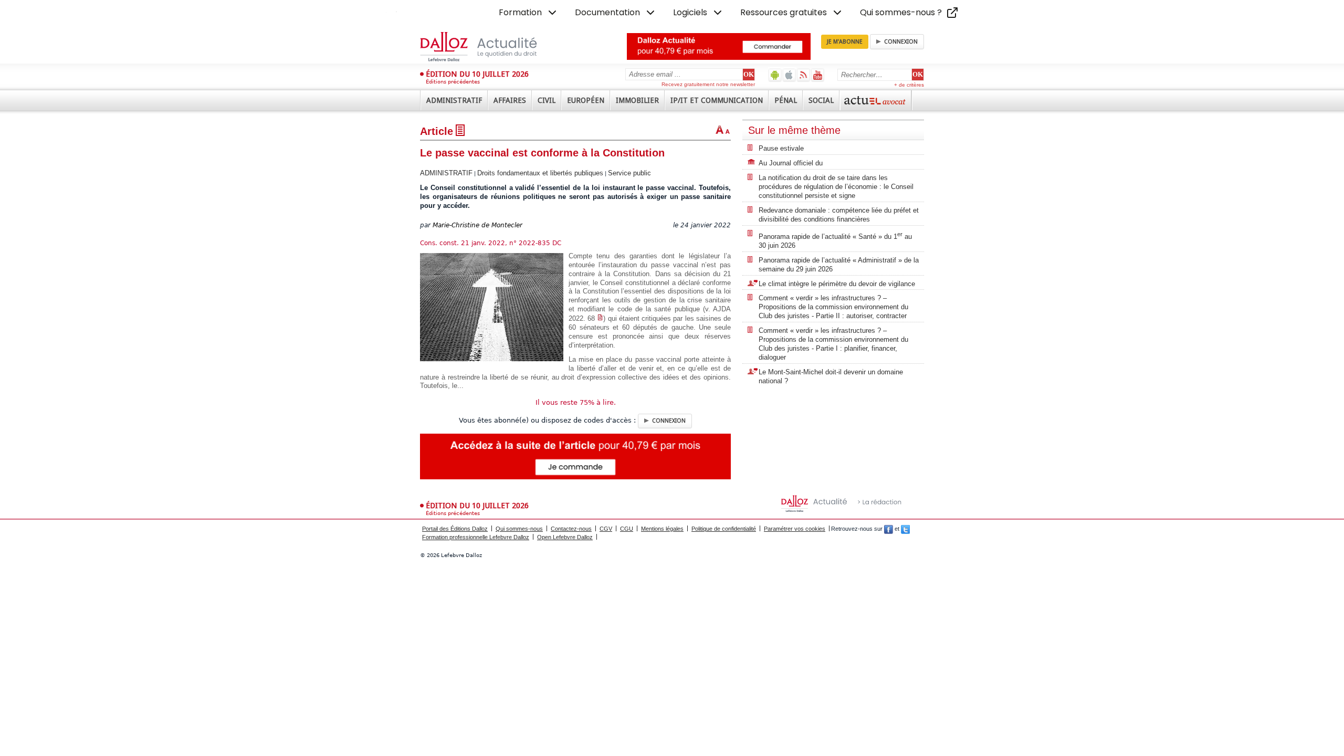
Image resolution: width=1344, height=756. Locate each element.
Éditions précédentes (453, 82)
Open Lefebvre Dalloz (565, 537)
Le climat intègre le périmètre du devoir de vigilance (837, 284)
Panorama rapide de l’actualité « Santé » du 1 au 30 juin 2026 (835, 240)
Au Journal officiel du (791, 163)
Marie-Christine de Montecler (477, 225)
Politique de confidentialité (723, 529)
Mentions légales (662, 529)
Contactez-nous (571, 529)
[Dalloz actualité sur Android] (775, 74)
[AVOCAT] (875, 100)
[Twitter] (905, 529)
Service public (629, 173)
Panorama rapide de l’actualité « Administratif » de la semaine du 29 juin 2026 (839, 264)
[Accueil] (489, 46)
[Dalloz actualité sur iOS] (789, 74)
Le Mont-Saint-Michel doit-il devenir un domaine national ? (831, 376)
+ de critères (909, 85)
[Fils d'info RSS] (803, 74)
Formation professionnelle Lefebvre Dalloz (475, 537)
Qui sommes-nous (519, 529)
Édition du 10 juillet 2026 (477, 74)
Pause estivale (781, 148)
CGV (606, 529)
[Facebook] (888, 529)
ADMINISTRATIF (446, 173)
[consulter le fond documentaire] (600, 318)
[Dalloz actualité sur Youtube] (818, 74)
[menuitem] (529, 12)
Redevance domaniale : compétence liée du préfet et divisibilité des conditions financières (839, 214)
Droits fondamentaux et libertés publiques (540, 173)
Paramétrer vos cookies (794, 529)
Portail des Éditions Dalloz (455, 529)
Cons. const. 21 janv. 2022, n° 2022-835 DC (490, 243)
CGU (626, 529)
